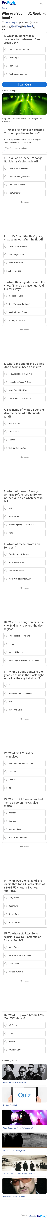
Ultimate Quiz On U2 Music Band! (15, 1082)
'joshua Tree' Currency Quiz (14, 1151)
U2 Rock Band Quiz (10, 1105)
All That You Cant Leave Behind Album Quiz (19, 1174)
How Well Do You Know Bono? (14, 1196)
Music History (10, 23)
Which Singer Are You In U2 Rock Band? (18, 1128)
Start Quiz (24, 84)
